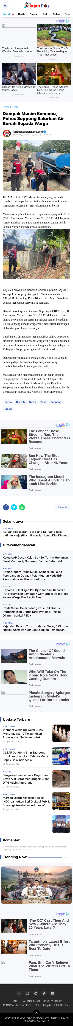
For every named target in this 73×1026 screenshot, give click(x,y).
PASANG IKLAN (31, 1000)
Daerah (34, 14)
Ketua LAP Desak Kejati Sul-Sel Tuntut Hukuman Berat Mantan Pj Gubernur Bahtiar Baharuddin (35, 559)
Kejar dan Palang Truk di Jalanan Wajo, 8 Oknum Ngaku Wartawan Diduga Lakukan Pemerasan (35, 628)
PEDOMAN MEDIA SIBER (17, 1005)
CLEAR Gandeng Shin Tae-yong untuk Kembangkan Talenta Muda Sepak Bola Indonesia (25, 756)
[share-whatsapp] (22, 507)
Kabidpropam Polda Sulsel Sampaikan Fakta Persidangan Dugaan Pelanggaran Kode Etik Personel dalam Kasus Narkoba (32, 575)
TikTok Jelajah (42, 1005)
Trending (8, 14)
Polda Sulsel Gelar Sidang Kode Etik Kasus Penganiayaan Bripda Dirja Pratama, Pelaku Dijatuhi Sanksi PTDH (32, 611)
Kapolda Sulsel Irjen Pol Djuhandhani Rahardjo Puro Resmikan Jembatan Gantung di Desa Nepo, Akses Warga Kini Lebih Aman (36, 593)
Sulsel (56, 14)
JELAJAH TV (60, 1005)
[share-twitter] (14, 507)
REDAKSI (14, 1000)
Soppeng (55, 401)
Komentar (62, 507)
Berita (21, 14)
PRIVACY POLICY (53, 1000)
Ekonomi (10, 726)
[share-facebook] (6, 507)
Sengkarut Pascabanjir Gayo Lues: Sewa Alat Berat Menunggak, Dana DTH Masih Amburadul (26, 778)
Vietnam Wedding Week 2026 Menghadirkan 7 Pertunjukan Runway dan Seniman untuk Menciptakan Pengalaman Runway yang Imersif (26, 733)
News (32, 401)
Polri (46, 14)
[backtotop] (36, 1013)
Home (6, 106)
